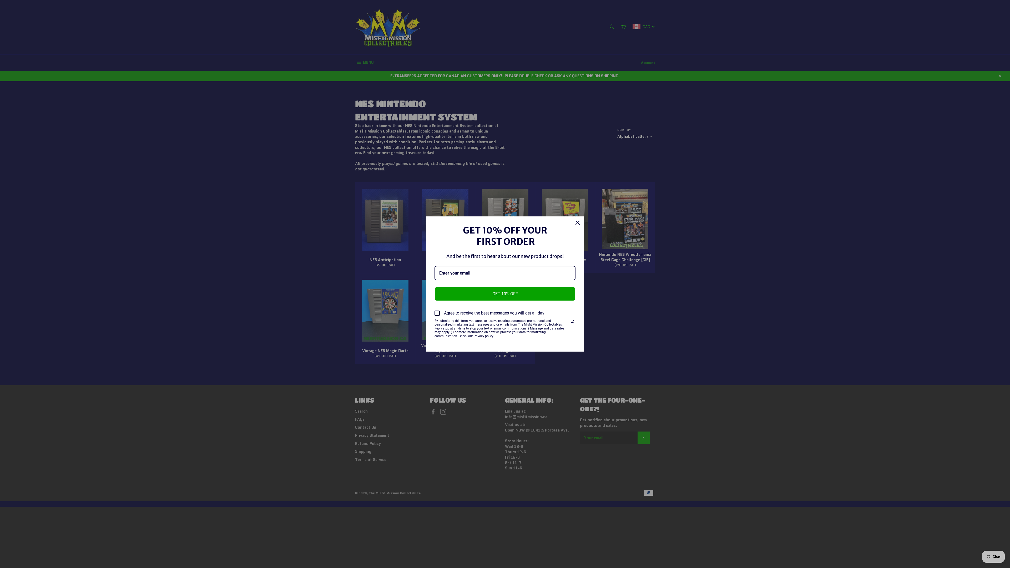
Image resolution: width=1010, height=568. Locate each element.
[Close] (577, 222)
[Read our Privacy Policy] (572, 321)
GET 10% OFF (505, 293)
